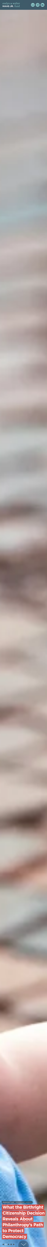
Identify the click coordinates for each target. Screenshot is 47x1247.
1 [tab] (3, 1244)
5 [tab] (13, 1244)
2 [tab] (6, 1244)
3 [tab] (8, 1244)
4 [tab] (11, 1244)
